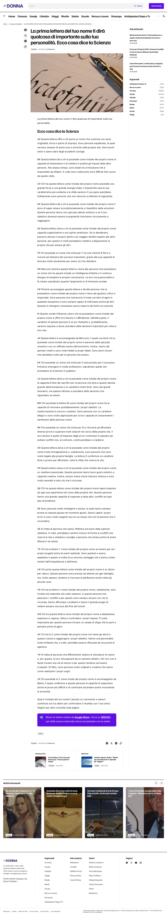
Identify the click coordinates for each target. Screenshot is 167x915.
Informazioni (76, 858)
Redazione (74, 862)
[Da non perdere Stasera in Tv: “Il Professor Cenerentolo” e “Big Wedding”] (22, 812)
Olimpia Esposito (95, 880)
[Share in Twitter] (25, 35)
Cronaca (34, 49)
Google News (82, 717)
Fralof (91, 889)
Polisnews (19, 879)
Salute (132, 108)
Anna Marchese (95, 871)
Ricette (132, 104)
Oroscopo (133, 101)
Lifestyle (133, 98)
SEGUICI (105, 717)
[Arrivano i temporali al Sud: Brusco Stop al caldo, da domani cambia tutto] (104, 812)
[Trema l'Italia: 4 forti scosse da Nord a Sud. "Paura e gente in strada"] (54, 760)
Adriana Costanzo (96, 862)
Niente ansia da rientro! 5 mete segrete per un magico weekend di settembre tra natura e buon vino (146, 38)
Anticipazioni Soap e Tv (138, 84)
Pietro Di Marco (95, 875)
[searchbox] (80, 6)
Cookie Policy (75, 880)
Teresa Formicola (96, 884)
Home (5, 24)
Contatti (73, 867)
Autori (91, 858)
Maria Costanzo (95, 867)
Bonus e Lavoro (135, 87)
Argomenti (49, 858)
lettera (41, 734)
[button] (4, 16)
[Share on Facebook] (25, 30)
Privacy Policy (75, 875)
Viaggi (132, 115)
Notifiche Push (76, 871)
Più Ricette (12, 881)
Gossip (97, 766)
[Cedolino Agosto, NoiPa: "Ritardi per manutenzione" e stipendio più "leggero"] (100, 760)
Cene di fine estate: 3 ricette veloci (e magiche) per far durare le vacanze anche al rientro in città (146, 66)
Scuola (132, 111)
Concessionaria (55, 911)
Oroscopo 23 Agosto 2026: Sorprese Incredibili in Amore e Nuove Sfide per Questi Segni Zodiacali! (147, 52)
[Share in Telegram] (25, 41)
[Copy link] (25, 46)
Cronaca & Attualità (15, 24)
